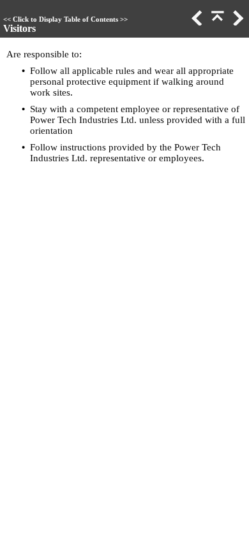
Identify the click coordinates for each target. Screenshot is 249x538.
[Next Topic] (237, 22)
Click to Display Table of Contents (65, 19)
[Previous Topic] (196, 22)
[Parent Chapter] (216, 22)
